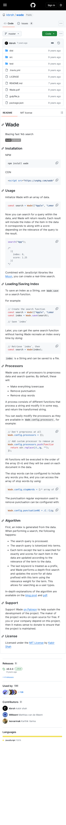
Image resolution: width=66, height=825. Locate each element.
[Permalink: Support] (3, 603)
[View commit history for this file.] (58, 43)
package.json (16, 102)
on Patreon (30, 609)
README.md (15, 83)
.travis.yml (14, 70)
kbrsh (10, 15)
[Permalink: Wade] (3, 124)
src (11, 57)
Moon (8, 276)
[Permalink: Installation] (3, 148)
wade (20, 15)
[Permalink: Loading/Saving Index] (3, 284)
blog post (31, 595)
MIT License (36, 642)
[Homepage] (33, 5)
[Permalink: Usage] (3, 190)
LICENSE (14, 76)
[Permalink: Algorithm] (3, 520)
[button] (57, 163)
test (11, 63)
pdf (45, 595)
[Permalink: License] (3, 636)
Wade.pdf (14, 89)
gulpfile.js (14, 96)
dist (11, 50)
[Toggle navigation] (5, 5)
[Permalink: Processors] (3, 366)
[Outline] (62, 112)
